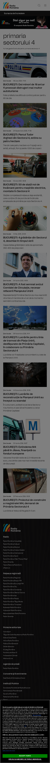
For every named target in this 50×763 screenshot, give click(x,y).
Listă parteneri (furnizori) (9, 750)
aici (25, 725)
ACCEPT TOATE (25, 756)
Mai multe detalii (37, 715)
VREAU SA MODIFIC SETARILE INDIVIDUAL (25, 759)
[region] (25, 731)
